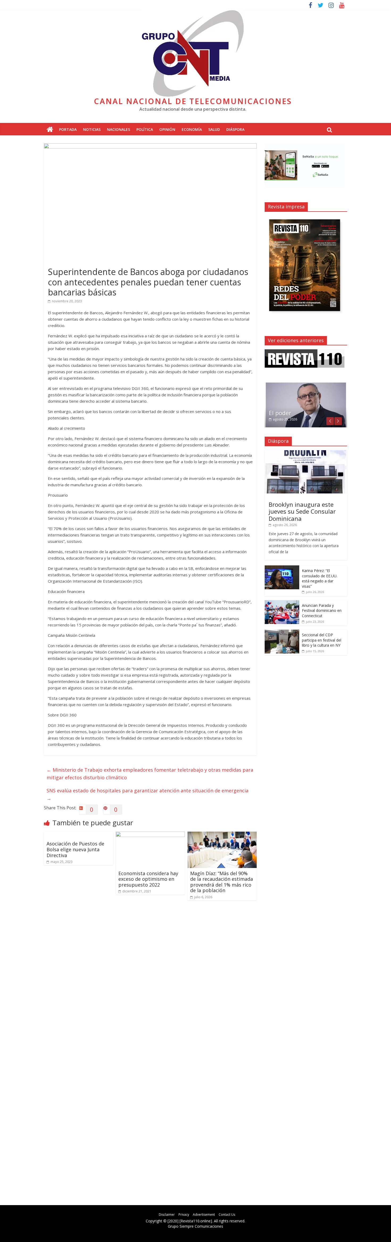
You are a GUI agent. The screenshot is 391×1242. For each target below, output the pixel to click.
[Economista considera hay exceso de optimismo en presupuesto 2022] (150, 835)
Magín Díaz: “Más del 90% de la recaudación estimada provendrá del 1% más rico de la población (221, 882)
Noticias (92, 129)
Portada (68, 129)
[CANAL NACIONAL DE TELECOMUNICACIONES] (50, 129)
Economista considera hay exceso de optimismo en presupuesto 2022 (148, 879)
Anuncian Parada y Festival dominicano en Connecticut (322, 610)
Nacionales (118, 129)
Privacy (183, 1214)
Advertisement (204, 1214)
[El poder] (306, 384)
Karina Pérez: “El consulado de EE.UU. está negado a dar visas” (319, 578)
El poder (280, 413)
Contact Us (227, 1214)
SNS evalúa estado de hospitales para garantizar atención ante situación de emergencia (147, 794)
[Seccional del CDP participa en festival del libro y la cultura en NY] (282, 632)
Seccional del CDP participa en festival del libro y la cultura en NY (321, 640)
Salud (214, 129)
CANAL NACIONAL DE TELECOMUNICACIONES (193, 101)
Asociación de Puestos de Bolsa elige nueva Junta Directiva (75, 849)
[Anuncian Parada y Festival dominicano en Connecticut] (282, 602)
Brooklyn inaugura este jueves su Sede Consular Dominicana (302, 511)
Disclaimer (167, 1214)
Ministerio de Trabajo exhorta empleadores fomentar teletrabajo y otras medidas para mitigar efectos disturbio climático (150, 774)
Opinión (167, 129)
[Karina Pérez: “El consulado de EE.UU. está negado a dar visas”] (282, 568)
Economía (192, 129)
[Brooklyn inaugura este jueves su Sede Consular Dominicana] (306, 452)
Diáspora (235, 129)
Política (144, 129)
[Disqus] (150, 980)
